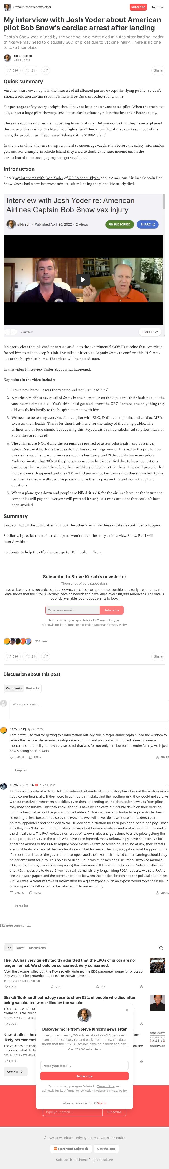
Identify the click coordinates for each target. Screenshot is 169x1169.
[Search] (161, 947)
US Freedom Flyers (84, 178)
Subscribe (138, 7)
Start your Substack (73, 1149)
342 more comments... (16, 926)
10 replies (21, 906)
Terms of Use (105, 1086)
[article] (84, 973)
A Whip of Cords (22, 785)
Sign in (157, 7)
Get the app (106, 1149)
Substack (62, 1160)
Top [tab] (8, 948)
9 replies (21, 770)
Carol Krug (18, 729)
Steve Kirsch (23, 55)
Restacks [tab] (32, 688)
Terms (93, 1138)
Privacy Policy (118, 1091)
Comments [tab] (14, 688)
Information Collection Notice (83, 1091)
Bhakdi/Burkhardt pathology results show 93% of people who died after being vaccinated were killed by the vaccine (70, 1000)
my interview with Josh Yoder (39, 178)
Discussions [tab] (37, 948)
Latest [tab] (20, 948)
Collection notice (113, 1138)
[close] (126, 1009)
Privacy (81, 1138)
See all (12, 1071)
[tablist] (23, 688)
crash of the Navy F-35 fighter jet (57, 129)
